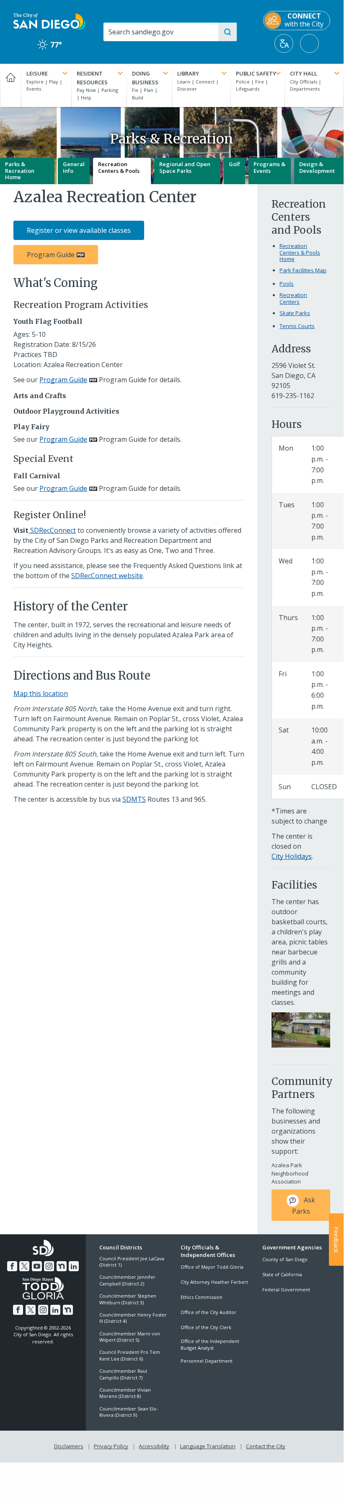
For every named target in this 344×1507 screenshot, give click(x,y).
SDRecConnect (52, 530)
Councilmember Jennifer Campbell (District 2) (127, 1280)
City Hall (303, 73)
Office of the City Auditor (208, 1312)
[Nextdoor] (62, 1266)
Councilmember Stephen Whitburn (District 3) (127, 1299)
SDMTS (134, 799)
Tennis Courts (297, 326)
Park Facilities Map (302, 270)
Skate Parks (294, 313)
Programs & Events (269, 167)
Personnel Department (207, 1361)
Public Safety (256, 73)
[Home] (10, 85)
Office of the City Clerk (206, 1327)
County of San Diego (285, 1259)
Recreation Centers (293, 298)
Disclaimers (68, 1446)
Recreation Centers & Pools (119, 167)
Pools (286, 283)
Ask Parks (303, 1205)
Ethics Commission (201, 1297)
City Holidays (292, 856)
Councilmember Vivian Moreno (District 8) (125, 1393)
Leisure (37, 73)
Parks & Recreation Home (19, 170)
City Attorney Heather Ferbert (214, 1282)
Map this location (40, 693)
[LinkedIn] (74, 1266)
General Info (74, 167)
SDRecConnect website (107, 575)
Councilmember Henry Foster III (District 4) (133, 1317)
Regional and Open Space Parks (184, 167)
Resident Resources (92, 78)
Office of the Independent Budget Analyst (210, 1344)
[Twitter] (24, 1266)
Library (188, 73)
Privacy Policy (111, 1446)
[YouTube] (37, 1266)
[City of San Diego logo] (49, 21)
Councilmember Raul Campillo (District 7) (123, 1374)
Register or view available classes (79, 230)
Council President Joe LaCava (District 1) (131, 1261)
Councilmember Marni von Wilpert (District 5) (129, 1336)
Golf (234, 164)
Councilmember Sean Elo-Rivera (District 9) (128, 1411)
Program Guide (51, 254)
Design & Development (317, 167)
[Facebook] (12, 1266)
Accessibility (154, 1446)
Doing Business (145, 78)
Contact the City (265, 1446)
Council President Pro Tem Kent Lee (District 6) (129, 1355)
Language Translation (207, 1446)
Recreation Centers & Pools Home (299, 253)
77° (49, 44)
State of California (282, 1274)
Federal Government (286, 1289)
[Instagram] (49, 1266)
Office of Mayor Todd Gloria (212, 1267)
